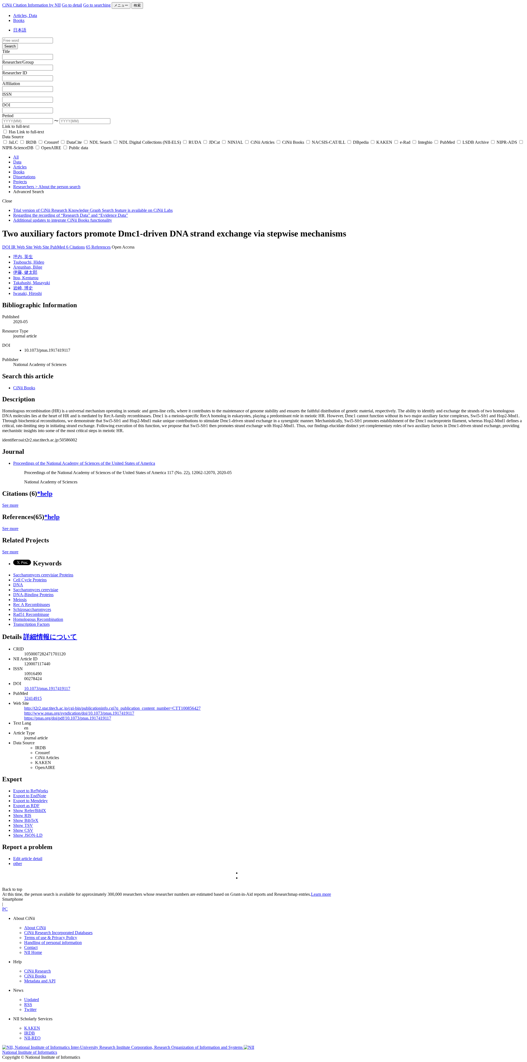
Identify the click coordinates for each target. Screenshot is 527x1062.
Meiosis (20, 599)
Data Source (13, 136)
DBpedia (361, 142)
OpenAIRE (51, 147)
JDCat (214, 142)
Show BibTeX (25, 820)
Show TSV (23, 825)
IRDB (31, 142)
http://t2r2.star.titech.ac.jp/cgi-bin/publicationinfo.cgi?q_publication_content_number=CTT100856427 (112, 708)
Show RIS (22, 815)
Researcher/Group (18, 62)
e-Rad (405, 142)
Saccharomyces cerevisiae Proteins (43, 575)
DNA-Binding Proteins (33, 594)
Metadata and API (39, 981)
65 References (98, 247)
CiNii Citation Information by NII (31, 5)
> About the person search (57, 186)
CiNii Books (293, 142)
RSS (28, 1004)
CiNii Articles (263, 142)
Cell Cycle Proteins (30, 580)
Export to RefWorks (30, 790)
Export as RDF (26, 805)
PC (5, 909)
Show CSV (23, 830)
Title (6, 51)
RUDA (194, 142)
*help (44, 493)
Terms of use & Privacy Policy (50, 937)
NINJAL (235, 142)
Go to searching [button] (97, 5)
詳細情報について (50, 636)
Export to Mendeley (30, 800)
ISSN (7, 94)
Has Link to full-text (26, 131)
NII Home (33, 952)
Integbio (425, 142)
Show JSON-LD (28, 835)
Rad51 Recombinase (31, 614)
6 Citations (75, 247)
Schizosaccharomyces (32, 609)
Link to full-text (15, 126)
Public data (78, 147)
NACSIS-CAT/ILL (328, 142)
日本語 (19, 30)
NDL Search (100, 142)
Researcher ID (14, 73)
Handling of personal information (53, 942)
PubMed (447, 142)
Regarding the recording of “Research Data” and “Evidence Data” (70, 215)
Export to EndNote (29, 795)
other (17, 863)
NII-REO (32, 1038)
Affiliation (11, 83)
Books (18, 20)
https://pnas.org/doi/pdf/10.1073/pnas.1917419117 (67, 718)
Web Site (25, 247)
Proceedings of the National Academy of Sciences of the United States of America (84, 463)
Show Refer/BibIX (29, 810)
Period (7, 115)
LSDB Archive (475, 142)
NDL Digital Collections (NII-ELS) (150, 142)
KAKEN (384, 142)
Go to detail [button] (72, 5)
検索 (137, 5)
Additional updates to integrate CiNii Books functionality (62, 220)
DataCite (74, 142)
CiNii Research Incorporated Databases (58, 932)
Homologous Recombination (38, 619)
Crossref (51, 142)
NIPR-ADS (506, 142)
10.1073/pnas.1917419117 (47, 688)
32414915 (33, 698)
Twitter (30, 1009)
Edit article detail (27, 858)
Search (10, 46)
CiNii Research (37, 971)
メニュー (121, 5)
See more (10, 505)
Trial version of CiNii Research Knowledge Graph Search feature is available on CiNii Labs (93, 210)
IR (14, 247)
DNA (18, 584)
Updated (31, 999)
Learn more (321, 894)
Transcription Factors (31, 624)
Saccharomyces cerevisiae (35, 589)
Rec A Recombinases (31, 604)
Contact (31, 947)
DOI (6, 105)
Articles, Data (25, 15)
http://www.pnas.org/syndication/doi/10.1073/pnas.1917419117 (79, 713)
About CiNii (35, 927)
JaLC (13, 142)
